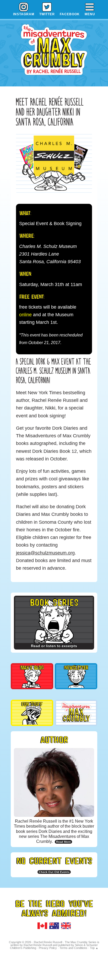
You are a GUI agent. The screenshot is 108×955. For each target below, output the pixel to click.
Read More (63, 841)
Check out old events (54, 872)
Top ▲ (94, 947)
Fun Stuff (31, 703)
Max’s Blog (32, 667)
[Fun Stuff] (32, 722)
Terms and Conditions (73, 947)
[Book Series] (54, 640)
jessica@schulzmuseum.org (45, 553)
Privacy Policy (48, 947)
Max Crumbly (54, 52)
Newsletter (76, 667)
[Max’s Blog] (32, 685)
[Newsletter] (76, 685)
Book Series (54, 601)
